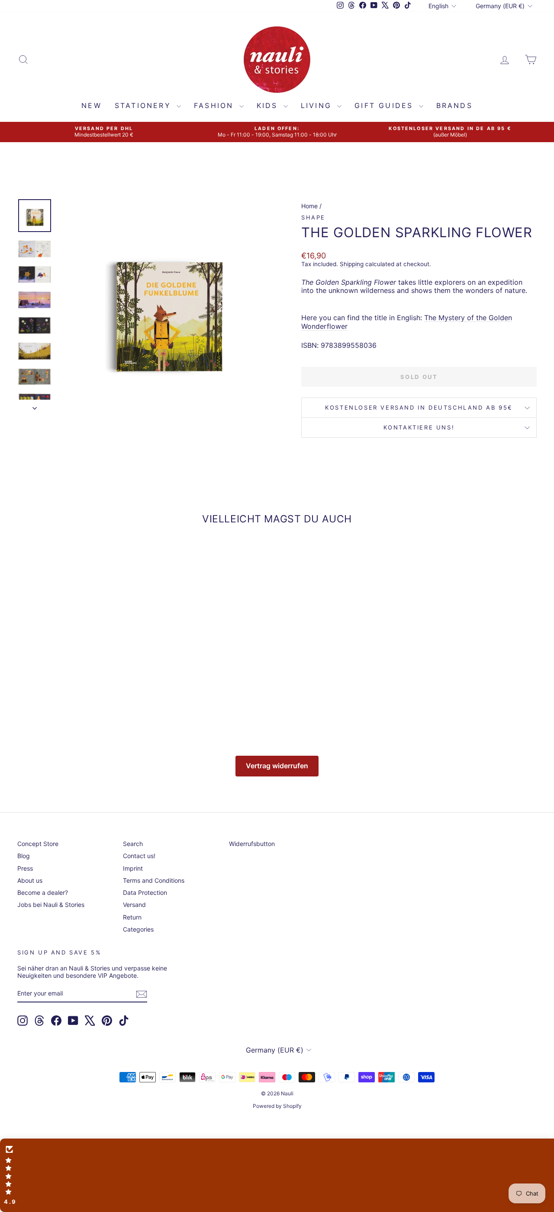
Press (25, 868)
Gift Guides (385, 105)
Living (318, 105)
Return (132, 917)
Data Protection (145, 892)
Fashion (215, 105)
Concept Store (37, 843)
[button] (277, 1175)
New (91, 105)
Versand (134, 904)
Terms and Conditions (153, 880)
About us (29, 880)
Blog (23, 855)
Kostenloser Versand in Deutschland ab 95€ (419, 407)
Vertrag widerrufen (277, 765)
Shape (313, 217)
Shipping (352, 264)
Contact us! (139, 855)
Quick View (78, 660)
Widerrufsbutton (252, 843)
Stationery (144, 105)
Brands (454, 105)
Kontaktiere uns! (419, 427)
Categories (138, 929)
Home (309, 206)
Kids (269, 105)
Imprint (133, 868)
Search (133, 843)
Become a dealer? (42, 892)
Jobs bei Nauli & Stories (50, 904)
